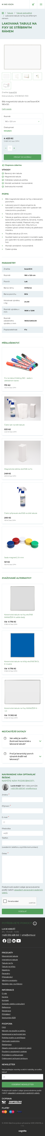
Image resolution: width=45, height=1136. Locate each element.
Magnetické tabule (10, 956)
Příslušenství (7, 977)
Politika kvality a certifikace (13, 1038)
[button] (22, 741)
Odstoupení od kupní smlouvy (15, 1058)
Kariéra (5, 997)
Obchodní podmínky (11, 1041)
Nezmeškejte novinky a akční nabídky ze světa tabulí (22, 1070)
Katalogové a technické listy (14, 1034)
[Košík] (33, 4)
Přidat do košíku (22, 157)
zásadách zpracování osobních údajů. (24, 1093)
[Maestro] (13, 1111)
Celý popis (6, 109)
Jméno (5, 795)
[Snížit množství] (6, 148)
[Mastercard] (5, 1111)
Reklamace (7, 1044)
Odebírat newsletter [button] (23, 1084)
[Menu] (41, 4)
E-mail (5, 817)
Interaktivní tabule (10, 960)
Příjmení (5, 806)
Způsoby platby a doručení (13, 1004)
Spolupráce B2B (9, 1018)
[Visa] (20, 1111)
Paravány (6, 973)
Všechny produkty (9, 980)
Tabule (10, 13)
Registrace (6, 1011)
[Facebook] (4, 941)
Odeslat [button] (22, 911)
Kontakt (5, 1000)
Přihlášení (6, 1014)
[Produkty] (3, 13)
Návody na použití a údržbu (14, 1031)
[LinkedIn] (14, 941)
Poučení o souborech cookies (14, 1051)
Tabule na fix (7, 963)
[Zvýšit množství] (14, 148)
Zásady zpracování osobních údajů (16, 1048)
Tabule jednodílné (24, 13)
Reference (6, 1007)
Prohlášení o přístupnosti (12, 1055)
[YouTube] (18, 941)
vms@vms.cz (31, 788)
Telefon (5, 838)
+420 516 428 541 (18, 788)
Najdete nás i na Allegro (12, 984)
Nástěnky (6, 970)
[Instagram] (9, 941)
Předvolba (6, 828)
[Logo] (7, 4)
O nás (4, 993)
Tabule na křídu (8, 966)
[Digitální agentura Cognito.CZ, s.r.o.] (22, 1131)
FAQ (4, 1027)
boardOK (13, 92)
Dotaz (4, 853)
